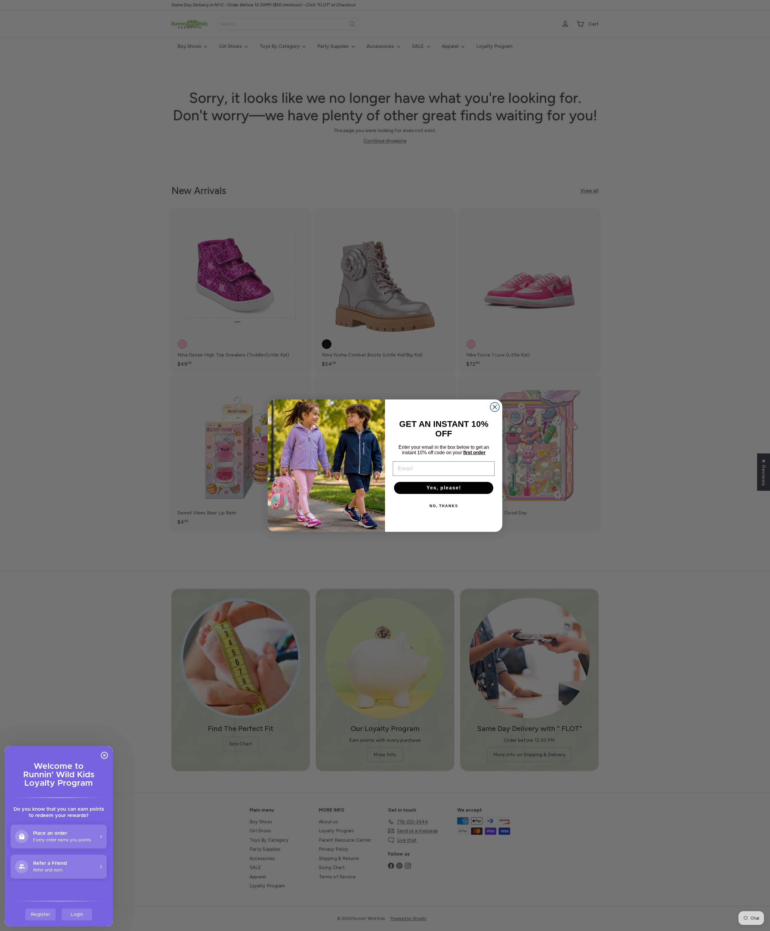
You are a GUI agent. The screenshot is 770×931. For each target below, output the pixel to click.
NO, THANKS (444, 506)
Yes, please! (444, 487)
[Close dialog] (494, 407)
